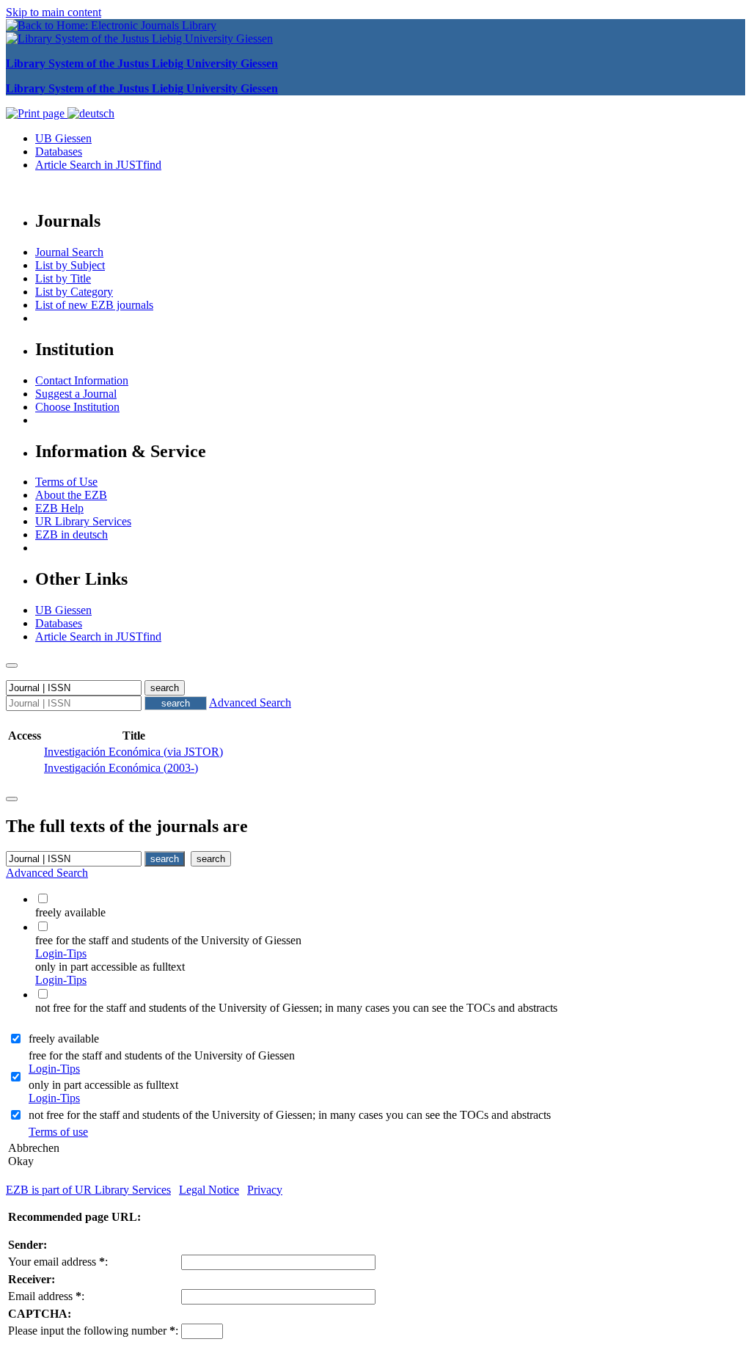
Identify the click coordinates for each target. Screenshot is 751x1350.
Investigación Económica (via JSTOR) (133, 751)
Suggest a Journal (76, 393)
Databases (58, 151)
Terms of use (58, 1131)
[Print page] (36, 113)
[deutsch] (90, 113)
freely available (64, 1038)
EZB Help (59, 508)
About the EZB (71, 495)
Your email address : (58, 1261)
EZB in (71, 534)
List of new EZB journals (94, 305)
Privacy (264, 1189)
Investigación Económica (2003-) (121, 768)
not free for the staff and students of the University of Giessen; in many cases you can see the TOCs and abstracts (290, 1115)
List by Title (63, 278)
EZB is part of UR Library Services (88, 1189)
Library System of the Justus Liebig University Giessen (142, 63)
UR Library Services (83, 521)
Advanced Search (250, 702)
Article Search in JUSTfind (98, 164)
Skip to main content (53, 12)
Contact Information (81, 380)
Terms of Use (66, 481)
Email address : (46, 1296)
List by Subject (70, 265)
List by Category (74, 291)
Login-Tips (61, 953)
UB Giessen (63, 138)
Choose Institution (77, 407)
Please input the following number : (93, 1330)
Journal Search (69, 252)
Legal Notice (209, 1189)
